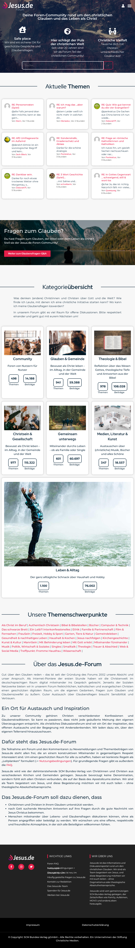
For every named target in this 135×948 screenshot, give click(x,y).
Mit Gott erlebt (82, 642)
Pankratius (66, 154)
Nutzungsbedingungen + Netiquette (61, 868)
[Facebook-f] (11, 867)
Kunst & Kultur (11, 642)
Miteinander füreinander (110, 642)
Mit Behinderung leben (54, 642)
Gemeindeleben (106, 633)
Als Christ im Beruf (14, 625)
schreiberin (66, 184)
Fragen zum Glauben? (34, 231)
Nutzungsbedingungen (55, 761)
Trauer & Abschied (105, 646)
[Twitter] (31, 867)
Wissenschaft (72, 650)
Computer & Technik (114, 625)
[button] (129, 6)
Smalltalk (69, 646)
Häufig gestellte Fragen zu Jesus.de (66, 877)
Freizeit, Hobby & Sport (47, 633)
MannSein (30, 642)
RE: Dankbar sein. (22, 174)
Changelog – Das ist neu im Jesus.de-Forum (62, 872)
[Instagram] (21, 867)
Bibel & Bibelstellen (74, 625)
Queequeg (111, 190)
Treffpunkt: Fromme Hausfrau (40, 650)
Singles (56, 646)
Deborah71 (111, 121)
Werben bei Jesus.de (58, 895)
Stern (18, 121)
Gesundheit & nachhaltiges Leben (24, 638)
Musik (6, 646)
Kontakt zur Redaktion (59, 881)
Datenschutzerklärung (95, 924)
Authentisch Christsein (44, 625)
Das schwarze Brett (15, 629)
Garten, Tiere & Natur (79, 633)
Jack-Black (21, 154)
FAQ (9, 765)
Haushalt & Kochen (62, 638)
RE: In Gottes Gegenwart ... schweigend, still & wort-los (116, 177)
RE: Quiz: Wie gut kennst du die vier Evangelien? (116, 106)
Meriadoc (65, 121)
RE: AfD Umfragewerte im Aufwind (25, 140)
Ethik (76, 629)
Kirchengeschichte (115, 638)
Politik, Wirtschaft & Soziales (30, 646)
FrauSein (24, 633)
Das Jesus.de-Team (57, 886)
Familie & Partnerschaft (97, 629)
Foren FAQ (53, 863)
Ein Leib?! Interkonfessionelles (50, 629)
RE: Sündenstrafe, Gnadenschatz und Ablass (67, 141)
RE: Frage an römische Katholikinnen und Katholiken (114, 141)
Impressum (33, 924)
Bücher (94, 625)
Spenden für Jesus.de (58, 890)
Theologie (84, 646)
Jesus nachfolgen (88, 638)
